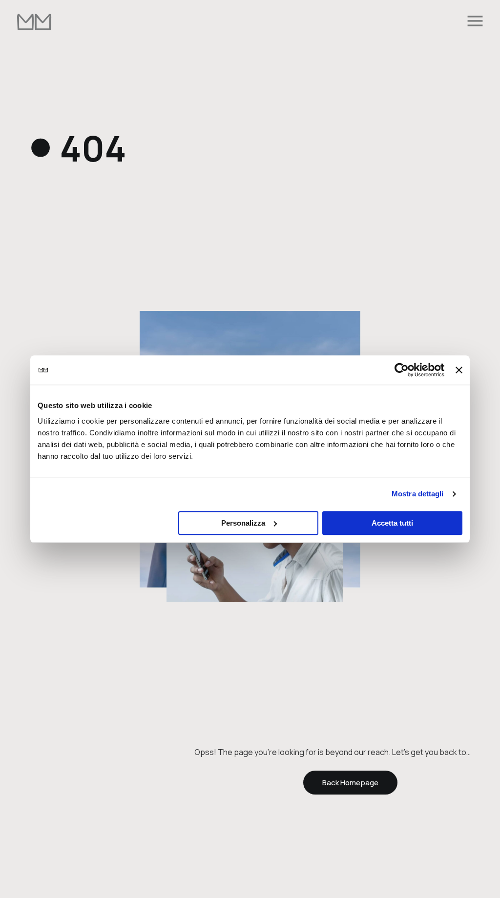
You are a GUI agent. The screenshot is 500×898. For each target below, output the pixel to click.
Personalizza (243, 523)
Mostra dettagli (418, 494)
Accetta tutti (392, 523)
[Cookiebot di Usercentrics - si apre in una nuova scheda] (401, 370)
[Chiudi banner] (459, 370)
